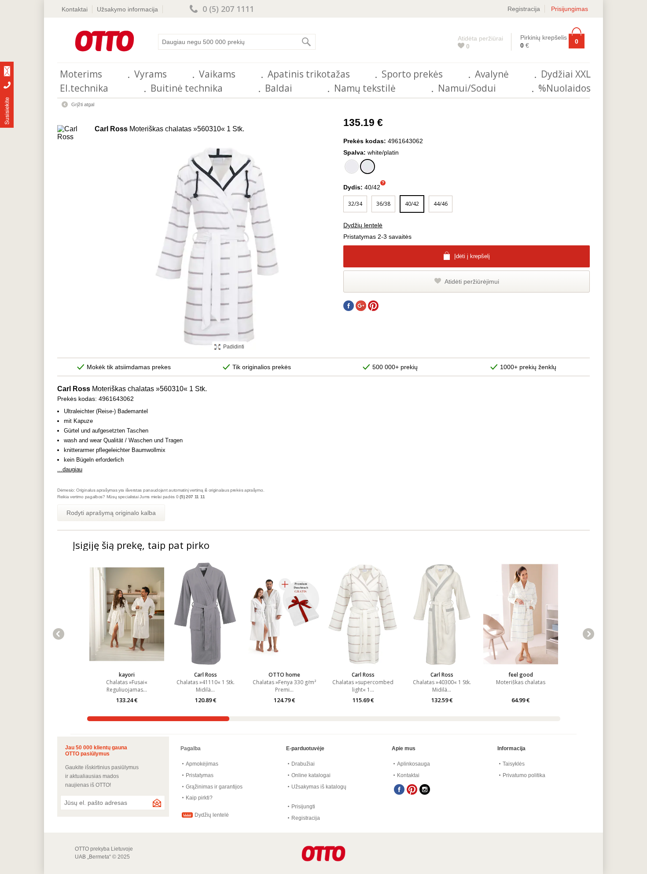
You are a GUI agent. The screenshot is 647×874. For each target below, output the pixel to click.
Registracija (523, 8)
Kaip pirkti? (199, 798)
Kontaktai (75, 9)
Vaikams (217, 74)
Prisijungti (303, 807)
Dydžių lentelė (362, 225)
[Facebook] (399, 789)
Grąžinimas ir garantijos (214, 787)
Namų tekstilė (365, 88)
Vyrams (150, 74)
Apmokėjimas (202, 764)
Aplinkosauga (413, 764)
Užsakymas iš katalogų (318, 787)
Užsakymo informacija (127, 9)
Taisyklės (514, 764)
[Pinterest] (412, 789)
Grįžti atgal (82, 104)
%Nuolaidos (564, 88)
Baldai (278, 88)
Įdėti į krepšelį (472, 256)
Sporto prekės (412, 74)
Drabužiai (303, 764)
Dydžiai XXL (566, 74)
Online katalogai (311, 775)
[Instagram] (424, 789)
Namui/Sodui (467, 88)
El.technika (84, 88)
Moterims (81, 74)
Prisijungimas (569, 8)
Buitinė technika (187, 88)
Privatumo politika (524, 775)
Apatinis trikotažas (309, 74)
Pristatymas (199, 775)
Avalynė (492, 74)
